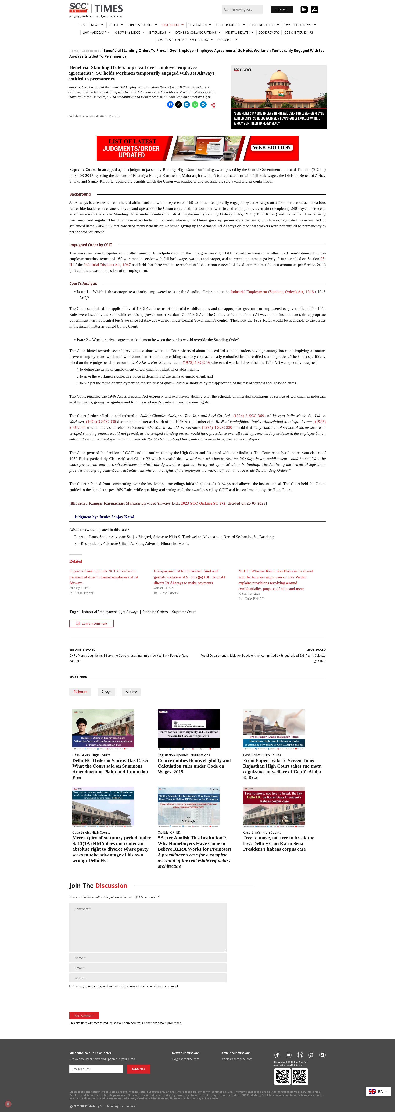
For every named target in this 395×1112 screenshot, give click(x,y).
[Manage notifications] (8, 1104)
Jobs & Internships (298, 32)
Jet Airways (129, 611)
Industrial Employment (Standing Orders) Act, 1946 (272, 292)
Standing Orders (155, 611)
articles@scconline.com (236, 1059)
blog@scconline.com (185, 1059)
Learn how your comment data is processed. (152, 1023)
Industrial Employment (99, 611)
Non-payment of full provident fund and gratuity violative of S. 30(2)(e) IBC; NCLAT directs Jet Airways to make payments (190, 577)
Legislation (197, 25)
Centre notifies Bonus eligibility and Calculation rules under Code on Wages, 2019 (194, 766)
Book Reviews (269, 32)
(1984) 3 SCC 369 (248, 416)
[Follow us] (277, 1055)
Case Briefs (170, 25)
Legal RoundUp (228, 25)
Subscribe (225, 40)
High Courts (101, 755)
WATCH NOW (199, 40)
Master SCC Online (171, 40)
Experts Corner (140, 25)
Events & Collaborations (195, 32)
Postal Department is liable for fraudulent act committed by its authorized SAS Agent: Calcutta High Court (263, 655)
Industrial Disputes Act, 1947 (107, 265)
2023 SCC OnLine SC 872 (203, 503)
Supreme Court (184, 611)
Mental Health (237, 32)
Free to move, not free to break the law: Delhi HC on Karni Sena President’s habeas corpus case (278, 843)
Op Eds (163, 832)
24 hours (80, 691)
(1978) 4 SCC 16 (196, 362)
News (95, 25)
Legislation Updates (173, 755)
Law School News (297, 25)
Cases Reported (262, 25)
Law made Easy (94, 32)
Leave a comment (94, 623)
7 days (106, 691)
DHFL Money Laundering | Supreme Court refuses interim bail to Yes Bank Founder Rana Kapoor (129, 655)
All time (131, 691)
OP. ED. (113, 25)
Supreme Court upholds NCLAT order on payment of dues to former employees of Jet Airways (103, 577)
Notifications (200, 755)
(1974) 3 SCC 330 (101, 421)
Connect (282, 9)
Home (82, 25)
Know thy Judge (127, 32)
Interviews (157, 32)
